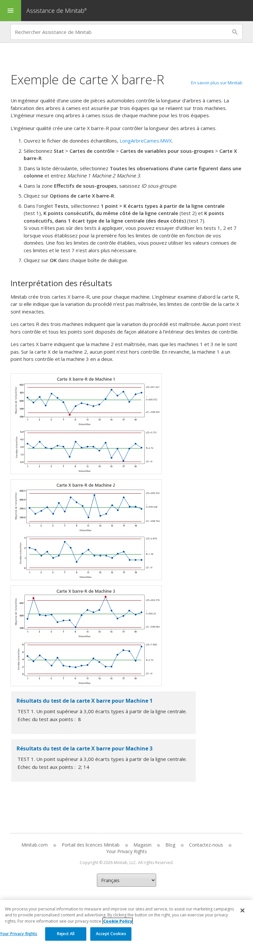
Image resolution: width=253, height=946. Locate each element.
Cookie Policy (117, 921)
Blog (170, 845)
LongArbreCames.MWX (146, 140)
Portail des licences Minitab (91, 845)
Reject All (65, 933)
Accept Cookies (111, 933)
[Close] (242, 910)
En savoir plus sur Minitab (216, 83)
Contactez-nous (206, 845)
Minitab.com (34, 845)
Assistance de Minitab (56, 10)
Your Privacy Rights (18, 933)
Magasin (142, 845)
